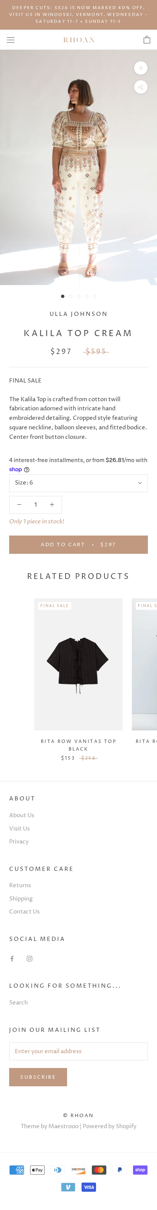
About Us (21, 815)
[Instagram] (29, 959)
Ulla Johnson (79, 314)
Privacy (19, 842)
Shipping (21, 899)
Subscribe (38, 1077)
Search (18, 1003)
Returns (20, 886)
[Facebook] (12, 959)
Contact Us (24, 912)
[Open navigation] (10, 40)
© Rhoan (78, 1115)
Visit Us (19, 829)
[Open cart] (147, 40)
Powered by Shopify (109, 1126)
